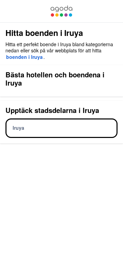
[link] (61, 11)
